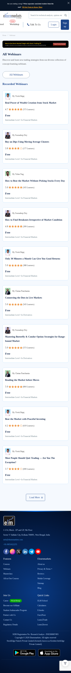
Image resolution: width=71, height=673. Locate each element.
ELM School (42, 601)
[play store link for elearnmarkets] (21, 653)
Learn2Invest (42, 624)
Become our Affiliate (11, 605)
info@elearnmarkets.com (13, 539)
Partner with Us (9, 615)
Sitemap (40, 583)
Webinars (7, 569)
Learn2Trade (42, 620)
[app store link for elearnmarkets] (52, 653)
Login (53, 24)
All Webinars (16, 74)
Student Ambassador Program (15, 610)
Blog (39, 588)
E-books (40, 610)
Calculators (41, 605)
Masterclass (8, 574)
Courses (6, 564)
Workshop (14, 23)
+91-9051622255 (10, 544)
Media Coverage (43, 578)
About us (41, 564)
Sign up (65, 25)
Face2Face (41, 615)
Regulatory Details (10, 624)
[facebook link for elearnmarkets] (6, 551)
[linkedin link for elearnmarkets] (25, 551)
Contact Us (7, 620)
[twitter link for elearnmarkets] (19, 551)
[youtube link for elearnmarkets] (38, 551)
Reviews (40, 574)
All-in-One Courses (11, 578)
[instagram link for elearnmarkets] (12, 551)
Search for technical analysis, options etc (46, 15)
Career (11, 601)
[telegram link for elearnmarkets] (32, 551)
